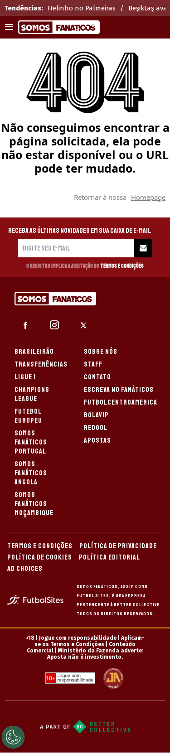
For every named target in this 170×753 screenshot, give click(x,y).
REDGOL (95, 427)
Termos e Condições (122, 266)
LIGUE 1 (25, 376)
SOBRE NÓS (100, 351)
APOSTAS (97, 440)
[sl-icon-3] (83, 325)
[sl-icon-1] (25, 325)
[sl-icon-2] (54, 325)
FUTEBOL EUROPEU (28, 416)
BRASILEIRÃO (34, 351)
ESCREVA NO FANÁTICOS (119, 389)
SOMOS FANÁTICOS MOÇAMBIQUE (34, 503)
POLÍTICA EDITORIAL (109, 557)
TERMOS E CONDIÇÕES (40, 545)
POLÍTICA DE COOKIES (39, 557)
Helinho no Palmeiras (82, 8)
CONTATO (97, 376)
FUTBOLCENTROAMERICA (120, 402)
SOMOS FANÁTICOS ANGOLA (31, 473)
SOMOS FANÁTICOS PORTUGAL (31, 442)
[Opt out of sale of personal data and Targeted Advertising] (13, 737)
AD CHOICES (25, 568)
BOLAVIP (96, 415)
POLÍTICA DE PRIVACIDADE (118, 545)
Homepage (148, 197)
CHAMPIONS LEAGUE (32, 394)
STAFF (93, 364)
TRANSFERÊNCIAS (41, 364)
